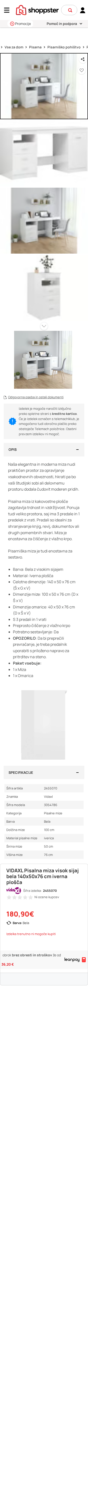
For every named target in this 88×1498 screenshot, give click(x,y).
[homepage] (37, 9)
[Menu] (8, 10)
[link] (83, 10)
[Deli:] (83, 59)
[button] (70, 10)
